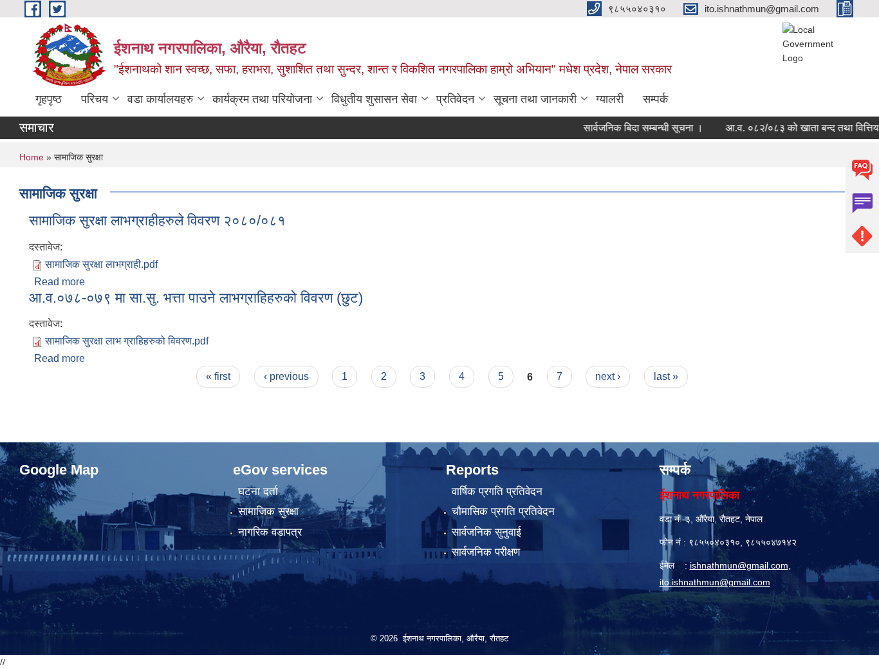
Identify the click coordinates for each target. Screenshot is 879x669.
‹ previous (286, 376)
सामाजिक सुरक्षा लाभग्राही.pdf (101, 264)
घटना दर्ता (258, 491)
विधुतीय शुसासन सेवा (374, 99)
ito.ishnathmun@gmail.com (715, 582)
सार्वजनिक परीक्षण (486, 552)
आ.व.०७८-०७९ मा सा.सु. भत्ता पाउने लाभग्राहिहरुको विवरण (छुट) (196, 298)
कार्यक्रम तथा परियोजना (262, 99)
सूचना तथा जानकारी (535, 99)
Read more (59, 281)
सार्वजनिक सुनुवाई (486, 532)
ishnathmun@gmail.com (739, 565)
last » (666, 376)
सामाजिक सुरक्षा (268, 511)
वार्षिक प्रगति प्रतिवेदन (497, 491)
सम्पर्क (655, 99)
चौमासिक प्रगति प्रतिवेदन (503, 511)
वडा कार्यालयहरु (160, 99)
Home (31, 157)
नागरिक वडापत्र (270, 532)
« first (218, 376)
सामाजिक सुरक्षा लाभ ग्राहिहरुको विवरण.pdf (126, 340)
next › (607, 376)
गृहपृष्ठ (48, 99)
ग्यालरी (610, 99)
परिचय (94, 99)
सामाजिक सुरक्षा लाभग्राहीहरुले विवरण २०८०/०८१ (157, 220)
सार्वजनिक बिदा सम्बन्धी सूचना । (630, 127)
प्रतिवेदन (455, 99)
